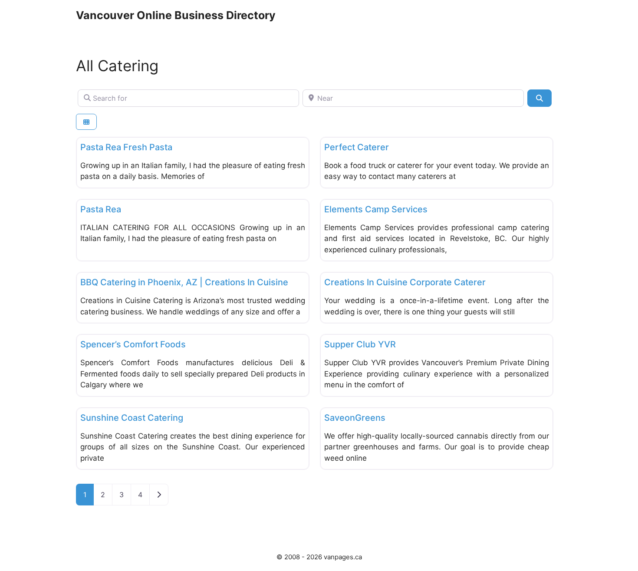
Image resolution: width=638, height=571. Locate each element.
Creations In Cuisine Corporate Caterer (405, 282)
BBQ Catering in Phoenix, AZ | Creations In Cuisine (184, 282)
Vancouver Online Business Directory (176, 15)
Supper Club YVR (360, 344)
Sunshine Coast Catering (131, 418)
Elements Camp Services (376, 209)
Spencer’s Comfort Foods (133, 344)
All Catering (117, 65)
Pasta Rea (100, 209)
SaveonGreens (354, 418)
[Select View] (86, 122)
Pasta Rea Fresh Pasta (126, 147)
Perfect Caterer (356, 147)
